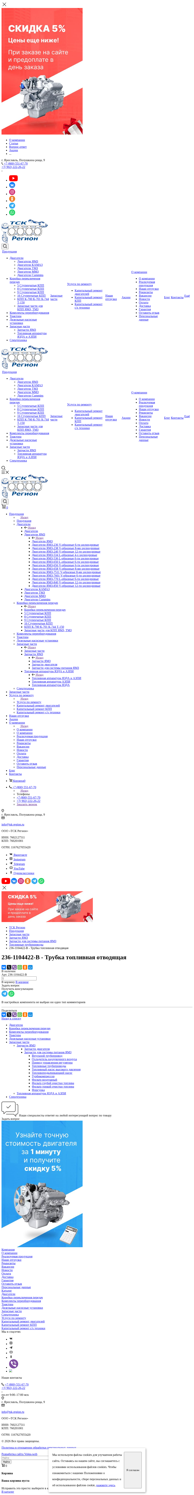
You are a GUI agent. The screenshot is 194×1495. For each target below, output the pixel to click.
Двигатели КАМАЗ (30, 264)
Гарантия (145, 309)
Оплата (143, 302)
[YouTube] (11, 1353)
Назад (24, 517)
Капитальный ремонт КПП (19, 1324)
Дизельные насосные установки (30, 1038)
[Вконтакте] (11, 1339)
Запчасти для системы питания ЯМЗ (47, 1052)
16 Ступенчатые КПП (31, 295)
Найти (6, 1461)
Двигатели (16, 258)
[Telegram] (11, 1348)
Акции (126, 297)
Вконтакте (20, 854)
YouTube (19, 868)
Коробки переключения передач (45, 609)
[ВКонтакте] (4, 967)
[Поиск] (5, 246)
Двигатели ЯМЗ (27, 261)
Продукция (9, 251)
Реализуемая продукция (147, 283)
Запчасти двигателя (37, 1049)
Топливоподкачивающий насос (52, 1072)
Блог (167, 297)
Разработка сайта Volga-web (19, 1454)
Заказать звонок (27, 804)
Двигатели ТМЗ (27, 268)
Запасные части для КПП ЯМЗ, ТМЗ (30, 307)
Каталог (7, 1290)
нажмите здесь (105, 1485)
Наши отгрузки (111, 297)
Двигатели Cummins (30, 275)
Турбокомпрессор (43, 1076)
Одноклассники (24, 873)
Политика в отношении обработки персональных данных (39, 1447)
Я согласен (132, 1470)
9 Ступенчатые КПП (30, 292)
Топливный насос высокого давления (56, 1069)
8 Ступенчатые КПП (30, 288)
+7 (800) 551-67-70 (16, 163)
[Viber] (14, 967)
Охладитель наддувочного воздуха (54, 1059)
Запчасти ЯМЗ (26, 329)
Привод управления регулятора (52, 1062)
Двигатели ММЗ (28, 271)
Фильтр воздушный (44, 1079)
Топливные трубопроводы (49, 1066)
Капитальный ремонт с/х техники (88, 306)
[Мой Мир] (30, 967)
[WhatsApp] (19, 967)
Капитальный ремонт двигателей (88, 292)
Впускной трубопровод (47, 1055)
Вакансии (145, 295)
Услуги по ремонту (79, 284)
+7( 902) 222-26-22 (13, 167)
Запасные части (20, 326)
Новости (144, 299)
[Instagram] (11, 1343)
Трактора (15, 316)
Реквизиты (146, 292)
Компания (8, 1249)
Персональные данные (148, 318)
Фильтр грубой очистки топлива (53, 1083)
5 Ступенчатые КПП (30, 285)
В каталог (8, 1491)
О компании (139, 272)
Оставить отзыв (149, 312)
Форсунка (38, 1090)
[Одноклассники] (25, 967)
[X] (9, 967)
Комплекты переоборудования (29, 312)
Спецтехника (18, 340)
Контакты (177, 297)
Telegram (19, 864)
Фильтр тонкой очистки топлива (53, 1086)
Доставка (145, 305)
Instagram (19, 859)
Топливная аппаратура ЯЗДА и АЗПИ (32, 335)
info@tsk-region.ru (13, 824)
